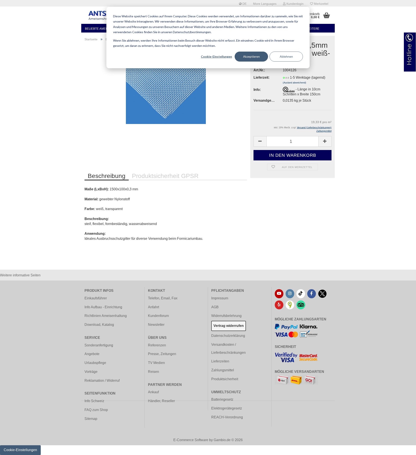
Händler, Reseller (161, 401)
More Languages (264, 3)
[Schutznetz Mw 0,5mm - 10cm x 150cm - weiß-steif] (166, 93)
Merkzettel (320, 3)
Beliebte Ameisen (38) (101, 28)
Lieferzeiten (220, 361)
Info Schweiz (94, 401)
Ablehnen (286, 56)
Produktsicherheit (224, 379)
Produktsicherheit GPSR (165, 176)
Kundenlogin (295, 3)
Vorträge (91, 371)
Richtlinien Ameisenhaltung (105, 316)
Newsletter (156, 324)
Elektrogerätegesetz (226, 408)
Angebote (91, 354)
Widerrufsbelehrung (226, 316)
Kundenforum (158, 316)
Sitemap (90, 419)
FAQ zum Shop (96, 410)
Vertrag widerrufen (228, 326)
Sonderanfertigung (98, 345)
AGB (215, 307)
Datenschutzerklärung (228, 336)
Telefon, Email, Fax (162, 298)
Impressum (219, 298)
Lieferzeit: (262, 77)
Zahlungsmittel (222, 370)
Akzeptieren (251, 56)
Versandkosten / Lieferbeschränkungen (228, 348)
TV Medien (156, 363)
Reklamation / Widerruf (102, 380)
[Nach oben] (404, 448)
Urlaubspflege (95, 363)
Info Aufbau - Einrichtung (103, 307)
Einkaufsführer (95, 298)
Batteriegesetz (222, 399)
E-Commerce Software (190, 440)
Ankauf (153, 392)
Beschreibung (106, 176)
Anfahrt (153, 307)
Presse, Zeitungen (162, 354)
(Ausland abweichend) (294, 82)
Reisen (153, 371)
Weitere (312, 28)
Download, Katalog (99, 324)
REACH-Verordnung (227, 417)
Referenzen (157, 345)
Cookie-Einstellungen (216, 56)
